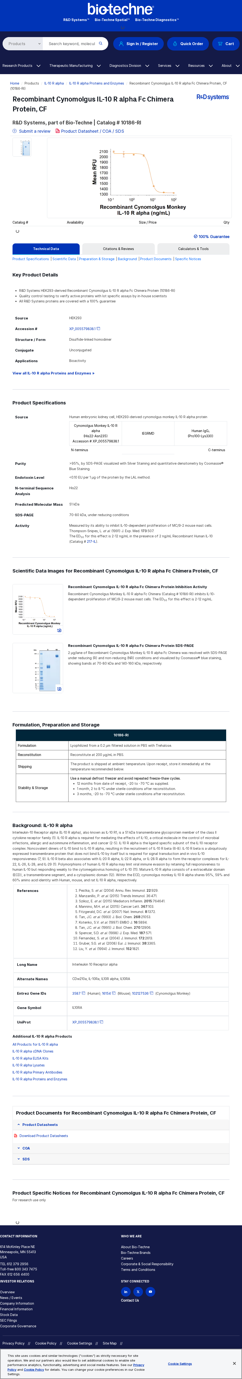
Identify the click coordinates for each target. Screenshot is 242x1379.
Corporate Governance (18, 1326)
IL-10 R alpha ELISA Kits (30, 1058)
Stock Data (9, 1315)
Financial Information (16, 1309)
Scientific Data (64, 259)
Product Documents (156, 259)
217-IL (91, 541)
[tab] (46, 248)
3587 (76, 993)
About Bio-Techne (135, 1247)
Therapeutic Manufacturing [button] (71, 66)
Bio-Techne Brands (136, 1253)
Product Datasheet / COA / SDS (92, 131)
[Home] (121, 8)
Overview (7, 1292)
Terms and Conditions (138, 1270)
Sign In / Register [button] (142, 43)
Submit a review (34, 131)
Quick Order (191, 43)
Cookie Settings (79, 1343)
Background (127, 259)
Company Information (17, 1303)
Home (14, 83)
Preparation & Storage (96, 259)
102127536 (140, 993)
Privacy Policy (14, 1343)
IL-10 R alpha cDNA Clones (33, 1051)
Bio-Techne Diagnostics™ (157, 20)
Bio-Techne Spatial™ (112, 20)
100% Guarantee (214, 236)
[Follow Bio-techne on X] (138, 1292)
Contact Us (130, 1300)
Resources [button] (197, 66)
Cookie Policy (45, 1343)
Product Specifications (31, 259)
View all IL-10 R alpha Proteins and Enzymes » (54, 373)
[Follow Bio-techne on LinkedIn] (126, 1292)
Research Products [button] (18, 66)
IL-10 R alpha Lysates (29, 1065)
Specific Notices (188, 259)
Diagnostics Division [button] (126, 66)
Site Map (110, 1343)
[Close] (234, 1363)
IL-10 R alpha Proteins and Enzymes (96, 83)
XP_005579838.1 (82, 329)
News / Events (11, 1298)
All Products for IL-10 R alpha (35, 1044)
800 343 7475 (26, 1269)
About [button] (227, 66)
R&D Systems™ (76, 20)
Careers (127, 1258)
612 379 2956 (17, 1264)
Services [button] (165, 66)
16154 (106, 993)
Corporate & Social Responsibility (147, 1264)
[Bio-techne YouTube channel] (150, 1292)
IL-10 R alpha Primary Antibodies (37, 1072)
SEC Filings (8, 1320)
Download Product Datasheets (44, 1136)
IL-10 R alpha (54, 83)
